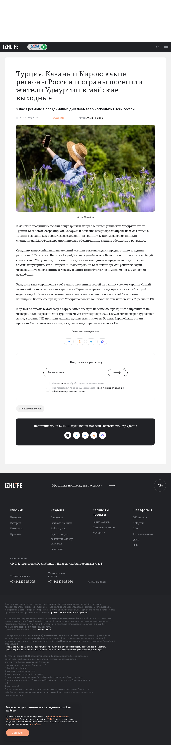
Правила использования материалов (69, 613)
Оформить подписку (76, 485)
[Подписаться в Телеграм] (76, 435)
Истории (15, 523)
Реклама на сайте (61, 523)
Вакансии (57, 549)
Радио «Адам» (101, 522)
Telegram (138, 523)
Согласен (17, 732)
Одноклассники (143, 534)
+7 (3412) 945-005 (22, 581)
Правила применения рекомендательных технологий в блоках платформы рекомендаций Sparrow (55, 647)
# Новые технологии (30, 408)
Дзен (136, 539)
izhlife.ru (50, 719)
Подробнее (35, 724)
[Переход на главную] (11, 47)
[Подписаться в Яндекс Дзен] (67, 435)
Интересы (16, 528)
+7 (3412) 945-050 (60, 581)
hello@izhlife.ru (97, 582)
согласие (61, 383)
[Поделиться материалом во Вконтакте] (69, 341)
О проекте (57, 517)
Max (135, 528)
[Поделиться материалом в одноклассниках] (80, 341)
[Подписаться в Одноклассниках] (93, 435)
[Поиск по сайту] (157, 47)
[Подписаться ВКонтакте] (85, 435)
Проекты (15, 534)
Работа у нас (58, 528)
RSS (135, 544)
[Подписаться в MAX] (102, 435)
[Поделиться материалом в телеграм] (91, 341)
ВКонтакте (140, 517)
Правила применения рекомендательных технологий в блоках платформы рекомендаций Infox (53, 650)
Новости (15, 517)
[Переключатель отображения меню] (166, 47)
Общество (58, 118)
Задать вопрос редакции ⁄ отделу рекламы (62, 538)
